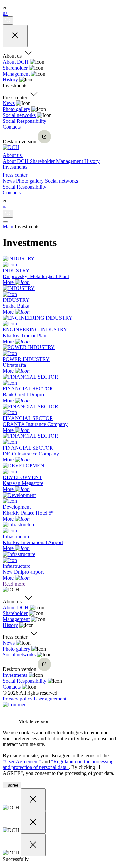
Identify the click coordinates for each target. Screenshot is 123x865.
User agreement (50, 698)
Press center (16, 175)
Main (8, 226)
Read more (14, 584)
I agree (11, 785)
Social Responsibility (24, 121)
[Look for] (8, 20)
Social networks (19, 115)
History (10, 79)
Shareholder (15, 68)
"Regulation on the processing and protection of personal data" (58, 764)
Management (16, 74)
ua (5, 13)
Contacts (12, 127)
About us (13, 155)
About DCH (16, 62)
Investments (15, 167)
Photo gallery (16, 109)
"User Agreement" (22, 761)
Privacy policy (17, 698)
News (9, 103)
